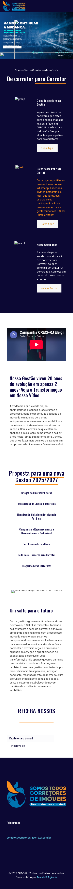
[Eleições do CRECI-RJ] (14, 6)
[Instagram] (39, 883)
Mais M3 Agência (47, 877)
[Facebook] (34, 883)
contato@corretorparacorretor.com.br (29, 837)
